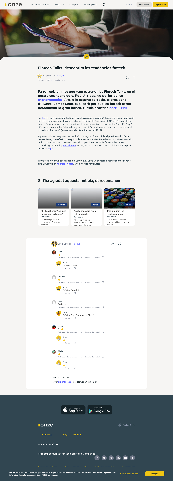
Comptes (74, 4)
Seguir (61, 75)
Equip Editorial (49, 75)
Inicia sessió (144, 5)
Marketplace (90, 4)
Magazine (59, 4)
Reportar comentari (92, 257)
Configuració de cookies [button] (130, 474)
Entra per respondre (74, 257)
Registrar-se (160, 5)
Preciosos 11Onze (40, 4)
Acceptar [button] (154, 474)
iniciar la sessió (65, 382)
